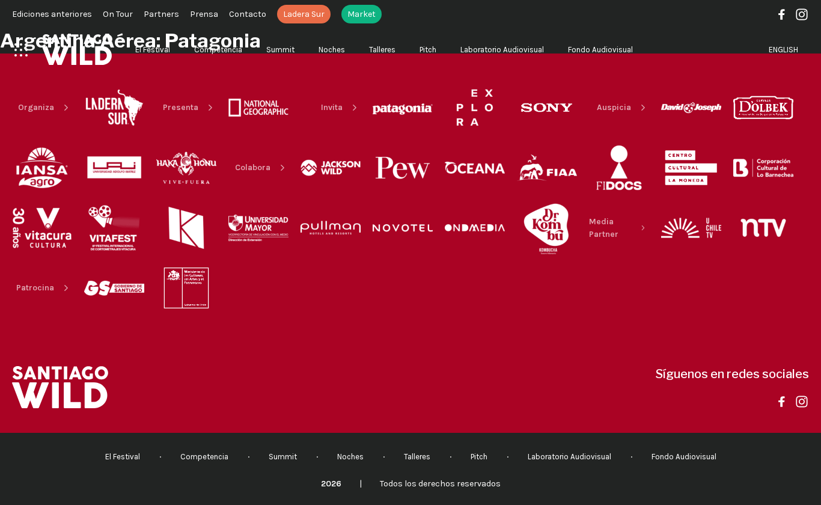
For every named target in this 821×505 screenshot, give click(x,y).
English (783, 49)
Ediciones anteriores (52, 14)
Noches (332, 49)
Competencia (218, 49)
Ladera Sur (304, 14)
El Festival (152, 49)
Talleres (382, 49)
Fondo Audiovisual (600, 49)
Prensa (204, 14)
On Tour (118, 14)
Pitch (428, 49)
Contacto (247, 14)
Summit (280, 49)
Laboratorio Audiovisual (502, 49)
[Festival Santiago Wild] (77, 49)
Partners (161, 14)
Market (361, 14)
